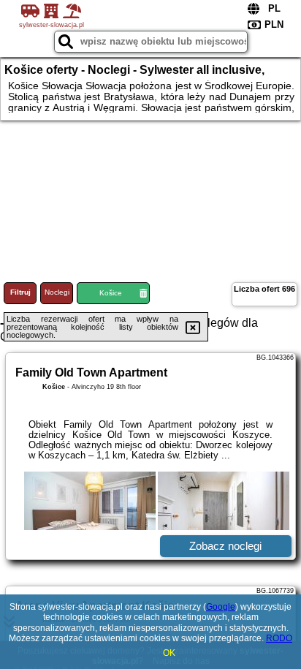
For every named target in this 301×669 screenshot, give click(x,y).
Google (220, 607)
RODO (279, 638)
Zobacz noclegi (225, 546)
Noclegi (57, 292)
